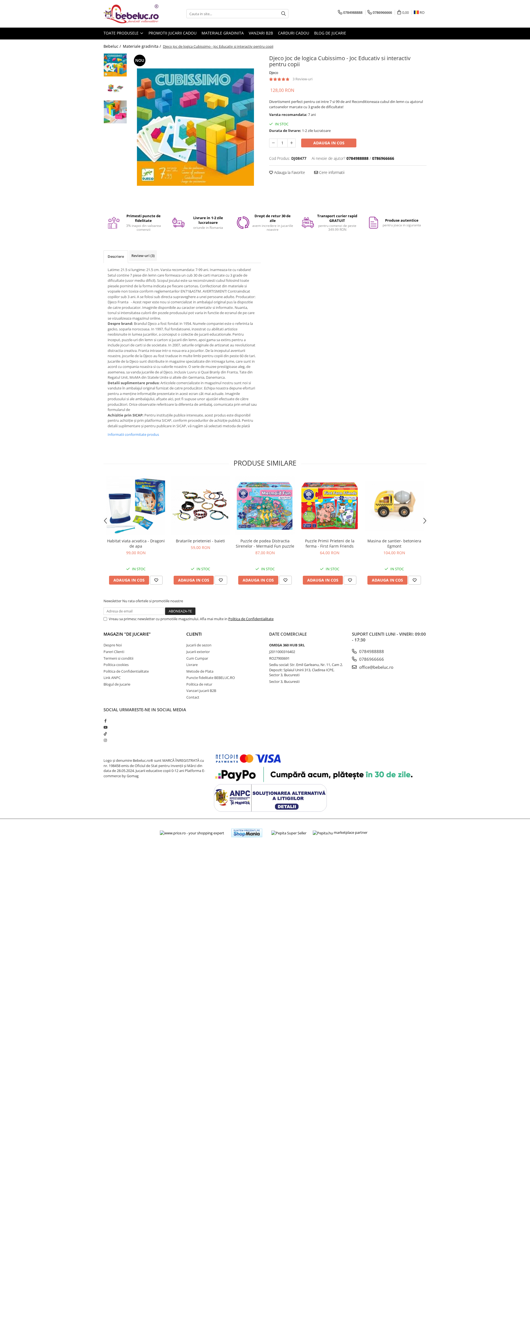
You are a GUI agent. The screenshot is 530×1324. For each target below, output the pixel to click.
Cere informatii (331, 172)
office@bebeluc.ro (375, 667)
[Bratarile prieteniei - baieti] (200, 505)
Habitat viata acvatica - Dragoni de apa (136, 543)
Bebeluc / (113, 46)
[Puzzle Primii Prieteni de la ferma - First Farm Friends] (329, 505)
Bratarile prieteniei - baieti (200, 540)
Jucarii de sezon (198, 645)
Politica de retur (199, 684)
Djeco (273, 72)
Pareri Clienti (114, 651)
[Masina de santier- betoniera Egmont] (394, 505)
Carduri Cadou (293, 33)
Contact (192, 697)
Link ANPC (112, 677)
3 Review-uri (302, 78)
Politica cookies (116, 664)
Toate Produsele (122, 33)
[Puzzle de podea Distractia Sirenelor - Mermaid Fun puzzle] (265, 505)
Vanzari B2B (261, 33)
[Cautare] (283, 13)
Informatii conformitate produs (133, 434)
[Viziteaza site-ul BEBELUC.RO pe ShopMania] (246, 833)
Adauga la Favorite (289, 172)
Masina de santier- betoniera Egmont (394, 543)
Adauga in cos (328, 142)
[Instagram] (105, 740)
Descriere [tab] (116, 256)
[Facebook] (105, 720)
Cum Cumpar (197, 658)
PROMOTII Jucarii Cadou (173, 33)
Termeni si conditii (118, 658)
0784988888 (371, 651)
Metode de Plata (199, 671)
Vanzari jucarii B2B (201, 690)
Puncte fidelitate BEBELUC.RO (210, 677)
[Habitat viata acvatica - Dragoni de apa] (135, 505)
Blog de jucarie (330, 33)
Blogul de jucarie (117, 684)
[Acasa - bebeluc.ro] (131, 13)
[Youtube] (105, 727)
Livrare (192, 664)
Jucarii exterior (198, 651)
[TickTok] (105, 733)
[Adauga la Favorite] (156, 580)
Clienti (194, 634)
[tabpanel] (195, 127)
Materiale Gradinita (223, 33)
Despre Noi (113, 645)
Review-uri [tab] (143, 255)
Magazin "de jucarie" (127, 634)
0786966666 (371, 659)
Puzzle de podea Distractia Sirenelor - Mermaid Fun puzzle (265, 543)
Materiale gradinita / (142, 46)
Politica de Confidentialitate (251, 618)
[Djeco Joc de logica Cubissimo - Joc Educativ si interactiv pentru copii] (195, 127)
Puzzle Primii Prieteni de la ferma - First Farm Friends (329, 543)
